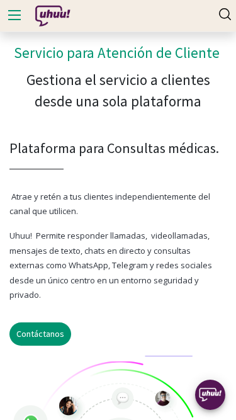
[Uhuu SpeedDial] (210, 395)
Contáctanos (40, 333)
